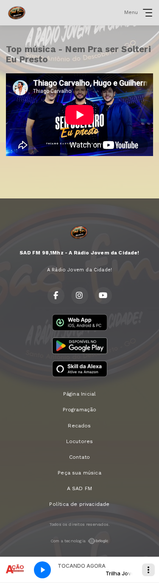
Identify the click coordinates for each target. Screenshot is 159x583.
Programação (80, 410)
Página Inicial (79, 394)
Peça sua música (79, 473)
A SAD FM (79, 488)
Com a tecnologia (68, 540)
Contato (79, 457)
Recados (79, 426)
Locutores (79, 441)
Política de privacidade (79, 504)
